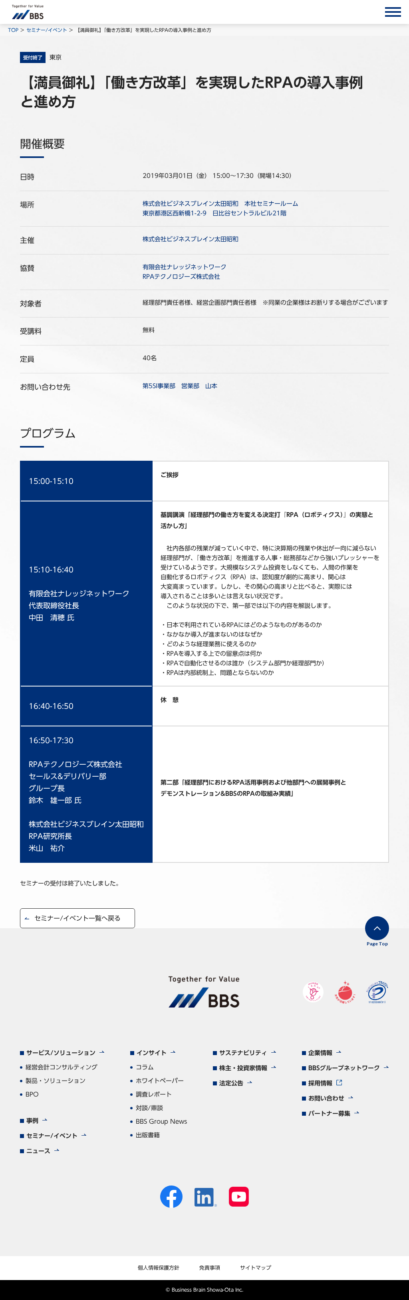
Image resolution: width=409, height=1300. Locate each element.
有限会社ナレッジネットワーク (184, 267)
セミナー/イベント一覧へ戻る (77, 918)
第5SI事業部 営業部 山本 (180, 386)
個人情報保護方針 (158, 1267)
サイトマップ (255, 1267)
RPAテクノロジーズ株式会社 (181, 277)
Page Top (377, 944)
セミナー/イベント (46, 30)
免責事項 (209, 1267)
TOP (13, 30)
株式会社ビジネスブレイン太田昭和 (190, 239)
